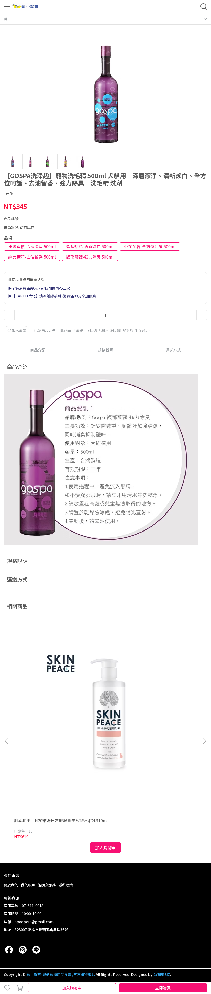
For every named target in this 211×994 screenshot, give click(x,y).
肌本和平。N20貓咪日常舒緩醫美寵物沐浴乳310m (60, 820)
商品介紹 (38, 350)
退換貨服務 (47, 884)
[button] (204, 741)
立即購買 (163, 987)
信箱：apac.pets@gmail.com (29, 921)
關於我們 (11, 884)
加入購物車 (72, 987)
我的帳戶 (28, 884)
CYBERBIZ (161, 974)
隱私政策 (65, 884)
